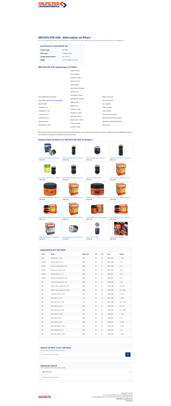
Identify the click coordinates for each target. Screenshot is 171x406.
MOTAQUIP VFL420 (77, 95)
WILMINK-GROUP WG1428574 (112, 118)
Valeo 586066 (107, 111)
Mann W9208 (75, 85)
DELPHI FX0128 (43, 121)
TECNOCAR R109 (108, 100)
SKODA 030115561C (77, 120)
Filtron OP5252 (75, 71)
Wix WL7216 (106, 125)
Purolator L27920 (76, 113)
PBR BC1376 (74, 106)
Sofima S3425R (75, 123)
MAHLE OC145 (75, 81)
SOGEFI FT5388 (75, 127)
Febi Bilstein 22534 (45, 125)
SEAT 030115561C (76, 116)
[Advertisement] (85, 21)
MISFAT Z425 (75, 92)
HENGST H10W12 (76, 78)
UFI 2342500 (107, 104)
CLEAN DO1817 (44, 114)
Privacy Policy (129, 400)
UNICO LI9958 (107, 107)
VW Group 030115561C (110, 114)
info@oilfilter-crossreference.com (124, 398)
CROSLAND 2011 (44, 118)
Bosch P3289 (43, 104)
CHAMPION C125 (44, 111)
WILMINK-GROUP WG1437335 (112, 121)
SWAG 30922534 (108, 97)
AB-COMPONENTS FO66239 (47, 97)
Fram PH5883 (75, 74)
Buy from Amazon (56, 100)
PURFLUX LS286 (76, 109)
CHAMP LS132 (43, 107)
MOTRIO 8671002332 (77, 99)
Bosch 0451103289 (45, 100)
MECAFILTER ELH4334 (77, 88)
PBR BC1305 (74, 102)
